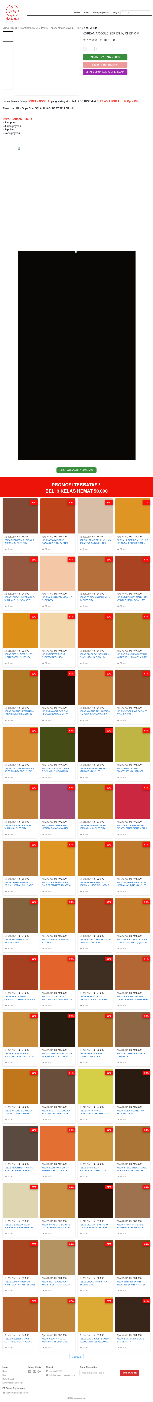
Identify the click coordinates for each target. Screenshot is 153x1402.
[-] (30, 1371)
